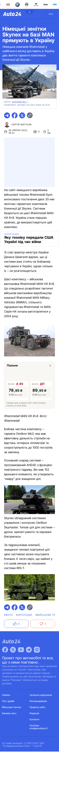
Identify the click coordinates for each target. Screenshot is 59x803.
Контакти (34, 719)
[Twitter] (13, 650)
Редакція (34, 713)
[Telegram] (29, 650)
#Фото (8, 615)
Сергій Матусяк (21, 124)
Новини (6, 695)
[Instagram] (37, 650)
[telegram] (7, 115)
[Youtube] (21, 650)
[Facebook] (5, 650)
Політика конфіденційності (39, 727)
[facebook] (15, 115)
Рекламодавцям (38, 701)
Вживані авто (9, 713)
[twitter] (22, 115)
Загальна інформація (41, 695)
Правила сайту (38, 707)
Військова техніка (11, 707)
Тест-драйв (8, 701)
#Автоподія (24, 615)
